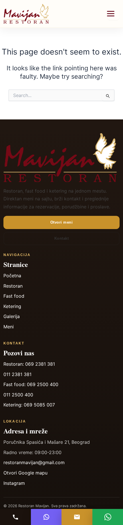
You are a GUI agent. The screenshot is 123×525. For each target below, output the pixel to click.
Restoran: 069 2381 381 (29, 364)
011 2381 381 (17, 374)
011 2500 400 (18, 395)
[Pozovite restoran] (15, 517)
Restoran (13, 286)
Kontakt (61, 238)
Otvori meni (61, 222)
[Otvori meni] (113, 13)
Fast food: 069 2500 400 (30, 384)
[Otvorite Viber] (46, 517)
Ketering (12, 306)
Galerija (11, 316)
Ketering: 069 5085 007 (29, 405)
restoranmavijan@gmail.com (34, 462)
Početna (12, 275)
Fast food (13, 296)
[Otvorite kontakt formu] (76, 517)
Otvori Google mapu (25, 473)
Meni (8, 327)
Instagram (14, 483)
